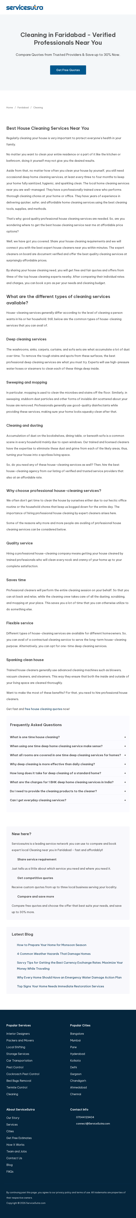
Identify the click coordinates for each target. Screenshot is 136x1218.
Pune (73, 1047)
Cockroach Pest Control (22, 1074)
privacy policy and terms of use (73, 1192)
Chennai (75, 1094)
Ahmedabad (78, 1087)
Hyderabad (77, 1054)
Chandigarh (78, 1080)
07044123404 (85, 1117)
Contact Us (14, 1158)
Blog (9, 1165)
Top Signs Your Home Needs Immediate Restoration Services (60, 986)
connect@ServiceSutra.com (93, 1123)
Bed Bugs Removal (18, 1080)
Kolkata (75, 1060)
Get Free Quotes (68, 70)
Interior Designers (18, 1033)
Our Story (12, 1118)
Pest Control (14, 1067)
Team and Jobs (16, 1151)
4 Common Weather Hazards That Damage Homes (54, 954)
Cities (10, 1131)
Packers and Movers (20, 1040)
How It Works (15, 1144)
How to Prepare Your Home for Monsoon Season (51, 945)
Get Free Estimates (19, 1138)
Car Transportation (19, 1060)
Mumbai (75, 1040)
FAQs (9, 1171)
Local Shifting (15, 1047)
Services (12, 1124)
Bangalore (77, 1033)
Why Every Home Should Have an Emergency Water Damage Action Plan (69, 977)
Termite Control (16, 1087)
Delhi (73, 1067)
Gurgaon (75, 1074)
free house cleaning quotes (43, 709)
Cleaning (12, 1094)
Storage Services (17, 1054)
